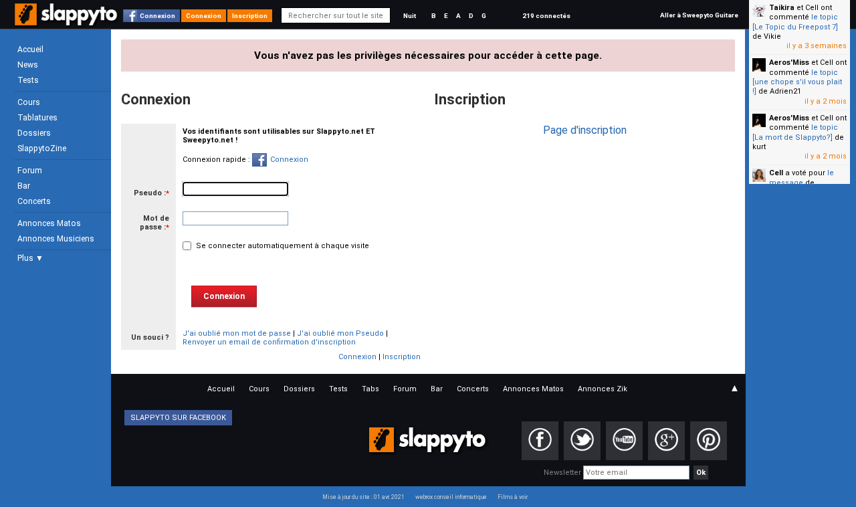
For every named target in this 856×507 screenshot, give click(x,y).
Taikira (781, 7)
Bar (23, 186)
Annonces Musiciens (55, 238)
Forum (29, 170)
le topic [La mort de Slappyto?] (795, 132)
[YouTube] (624, 440)
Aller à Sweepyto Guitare (699, 15)
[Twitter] (582, 440)
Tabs (370, 389)
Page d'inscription (585, 130)
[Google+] (666, 440)
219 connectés (546, 15)
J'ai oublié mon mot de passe (237, 333)
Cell (776, 173)
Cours (28, 102)
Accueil (30, 49)
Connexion (157, 15)
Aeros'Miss (789, 62)
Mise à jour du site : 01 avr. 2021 (363, 497)
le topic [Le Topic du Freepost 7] (795, 22)
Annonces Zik (602, 389)
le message (801, 178)
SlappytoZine (41, 148)
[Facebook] (540, 440)
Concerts (34, 201)
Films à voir (513, 497)
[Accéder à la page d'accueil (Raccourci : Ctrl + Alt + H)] (67, 21)
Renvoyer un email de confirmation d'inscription (269, 342)
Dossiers (34, 133)
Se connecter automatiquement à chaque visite (281, 245)
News (27, 65)
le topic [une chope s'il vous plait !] (797, 82)
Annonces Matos (49, 223)
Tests (28, 80)
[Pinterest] (708, 440)
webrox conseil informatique (451, 497)
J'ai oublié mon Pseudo (340, 333)
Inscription (250, 15)
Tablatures (37, 117)
